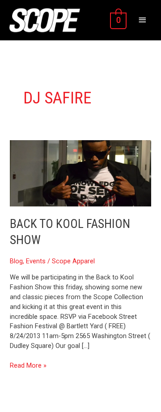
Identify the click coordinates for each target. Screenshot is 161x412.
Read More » (28, 365)
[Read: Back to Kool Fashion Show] (80, 173)
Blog (16, 261)
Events (36, 261)
